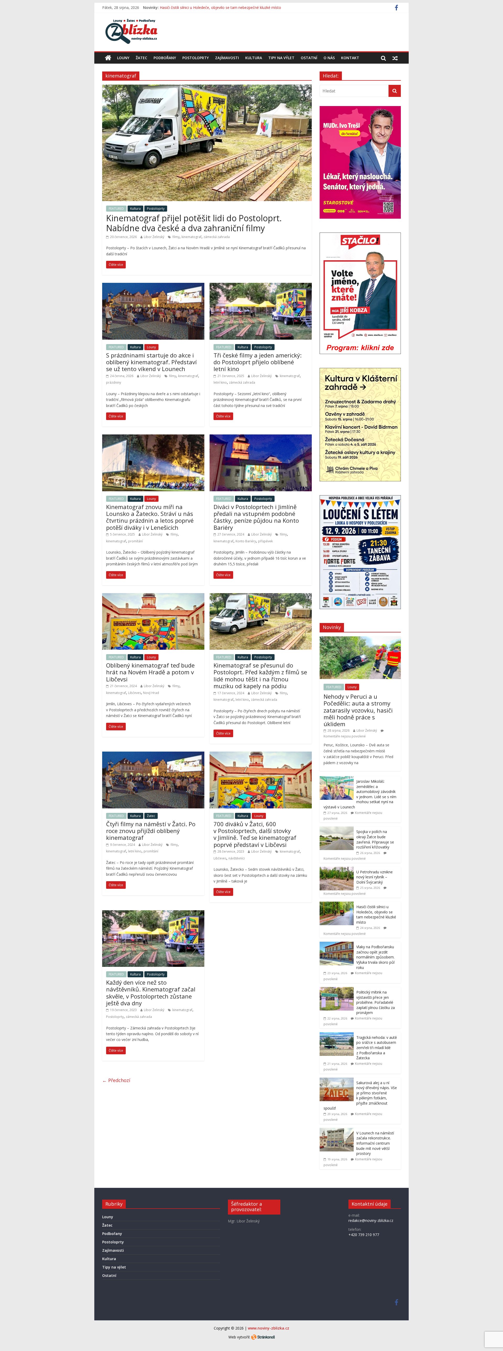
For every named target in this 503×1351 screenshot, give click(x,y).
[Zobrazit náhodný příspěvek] (395, 57)
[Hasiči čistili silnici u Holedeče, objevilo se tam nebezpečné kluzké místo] (337, 904)
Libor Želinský (154, 237)
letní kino (220, 382)
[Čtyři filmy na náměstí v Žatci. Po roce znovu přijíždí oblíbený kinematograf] (153, 755)
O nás (329, 57)
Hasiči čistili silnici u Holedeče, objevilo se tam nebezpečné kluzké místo (376, 914)
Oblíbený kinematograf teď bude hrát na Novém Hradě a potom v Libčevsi (150, 672)
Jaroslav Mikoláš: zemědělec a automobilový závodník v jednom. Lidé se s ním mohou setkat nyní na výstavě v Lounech (360, 794)
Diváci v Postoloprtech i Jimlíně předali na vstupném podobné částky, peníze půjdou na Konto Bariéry (256, 517)
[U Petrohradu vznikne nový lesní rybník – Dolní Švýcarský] (337, 869)
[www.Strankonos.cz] (263, 1337)
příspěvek (265, 541)
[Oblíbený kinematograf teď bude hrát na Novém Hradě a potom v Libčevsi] (153, 596)
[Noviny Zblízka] (108, 57)
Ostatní (309, 57)
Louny (123, 57)
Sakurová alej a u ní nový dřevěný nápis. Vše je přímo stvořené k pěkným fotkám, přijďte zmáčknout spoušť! (360, 1095)
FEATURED (116, 208)
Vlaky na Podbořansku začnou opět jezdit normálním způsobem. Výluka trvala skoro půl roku (375, 957)
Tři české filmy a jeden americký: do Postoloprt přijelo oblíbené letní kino (258, 362)
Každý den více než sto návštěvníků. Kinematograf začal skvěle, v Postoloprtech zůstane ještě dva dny (150, 992)
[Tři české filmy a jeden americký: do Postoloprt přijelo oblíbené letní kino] (261, 286)
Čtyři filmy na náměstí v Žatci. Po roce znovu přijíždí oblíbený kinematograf (150, 831)
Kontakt (350, 57)
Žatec (141, 57)
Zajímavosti (227, 57)
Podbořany (165, 57)
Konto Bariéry (246, 541)
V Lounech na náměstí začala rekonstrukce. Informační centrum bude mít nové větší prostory (375, 1143)
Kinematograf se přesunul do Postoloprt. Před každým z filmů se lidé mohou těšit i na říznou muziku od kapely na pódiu (260, 675)
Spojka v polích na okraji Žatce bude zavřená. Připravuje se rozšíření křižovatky (375, 839)
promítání (135, 541)
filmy (175, 237)
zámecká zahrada (217, 237)
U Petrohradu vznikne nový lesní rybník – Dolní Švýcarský (208, 7)
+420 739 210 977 (363, 1234)
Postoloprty (195, 57)
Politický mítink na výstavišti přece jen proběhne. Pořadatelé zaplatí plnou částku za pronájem (375, 1002)
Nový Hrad (151, 693)
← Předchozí (116, 1080)
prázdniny (113, 382)
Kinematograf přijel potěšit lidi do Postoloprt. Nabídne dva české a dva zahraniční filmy (194, 223)
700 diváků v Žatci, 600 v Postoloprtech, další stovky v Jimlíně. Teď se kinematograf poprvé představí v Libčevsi (255, 834)
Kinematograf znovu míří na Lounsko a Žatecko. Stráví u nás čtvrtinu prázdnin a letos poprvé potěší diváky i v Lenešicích (150, 517)
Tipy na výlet (281, 57)
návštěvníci (236, 858)
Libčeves (134, 693)
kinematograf (191, 237)
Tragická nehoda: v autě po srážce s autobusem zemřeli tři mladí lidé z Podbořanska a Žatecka (376, 1047)
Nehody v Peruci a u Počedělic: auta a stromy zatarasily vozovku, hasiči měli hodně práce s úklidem (358, 710)
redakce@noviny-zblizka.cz (370, 1220)
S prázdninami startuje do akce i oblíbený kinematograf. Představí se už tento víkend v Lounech (151, 362)
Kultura (253, 57)
